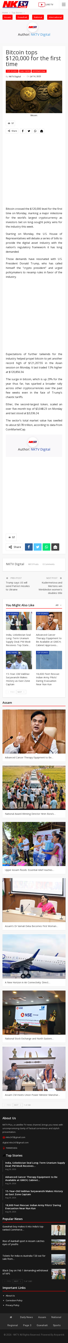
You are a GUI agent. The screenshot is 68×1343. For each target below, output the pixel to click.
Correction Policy (14, 1300)
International (55, 17)
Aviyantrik (59, 1334)
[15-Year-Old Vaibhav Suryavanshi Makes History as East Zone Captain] (19, 660)
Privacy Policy (12, 1305)
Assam (7, 17)
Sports (57, 1325)
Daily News (25, 71)
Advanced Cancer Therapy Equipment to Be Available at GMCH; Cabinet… (31, 1178)
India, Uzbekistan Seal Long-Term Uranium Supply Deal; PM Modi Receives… (35, 1164)
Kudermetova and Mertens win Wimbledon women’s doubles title (50, 588)
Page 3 (27, 1325)
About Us (10, 1295)
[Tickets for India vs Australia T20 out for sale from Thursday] (58, 1259)
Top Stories (12, 71)
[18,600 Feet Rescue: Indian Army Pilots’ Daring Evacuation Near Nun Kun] (49, 660)
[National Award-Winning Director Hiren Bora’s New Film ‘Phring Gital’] (34, 788)
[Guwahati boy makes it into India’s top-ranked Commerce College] (58, 1230)
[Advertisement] (34, 171)
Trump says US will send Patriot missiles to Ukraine (18, 586)
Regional (12, 1325)
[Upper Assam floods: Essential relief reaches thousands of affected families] (34, 844)
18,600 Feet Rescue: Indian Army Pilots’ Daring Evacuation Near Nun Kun (33, 1206)
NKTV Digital (40, 34)
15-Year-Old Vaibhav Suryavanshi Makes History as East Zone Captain (34, 1192)
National (38, 17)
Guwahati (22, 17)
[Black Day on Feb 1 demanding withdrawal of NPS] (58, 1274)
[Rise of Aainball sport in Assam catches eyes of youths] (58, 1244)
